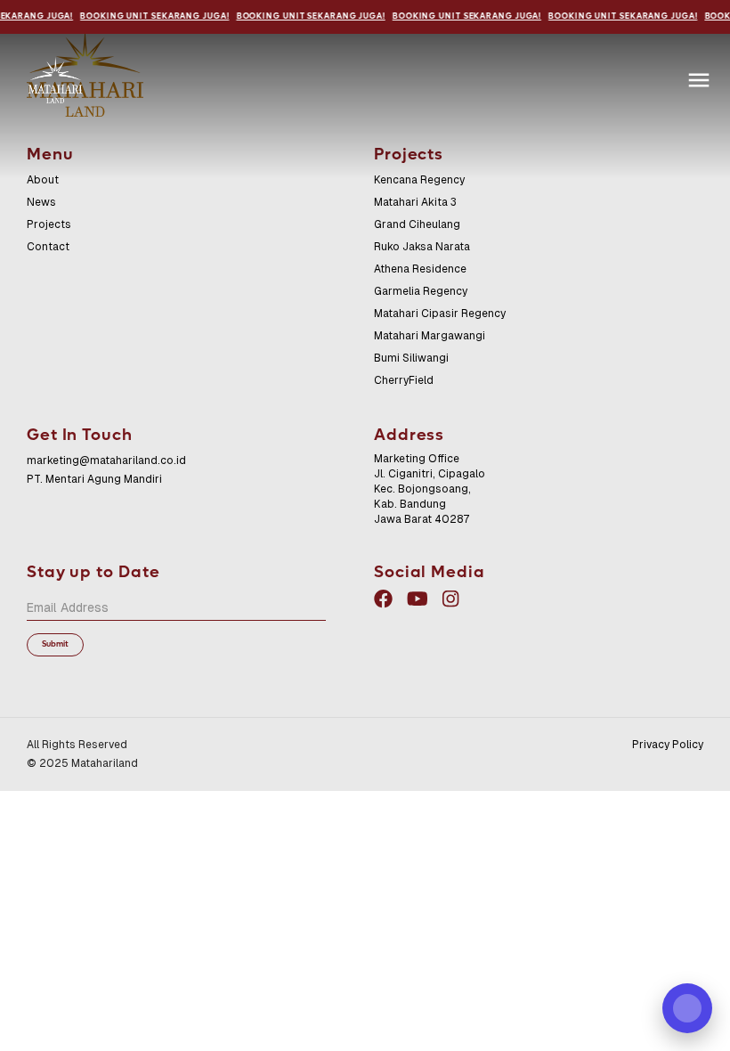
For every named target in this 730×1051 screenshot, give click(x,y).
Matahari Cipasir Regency (440, 313)
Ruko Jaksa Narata (422, 246)
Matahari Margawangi (429, 336)
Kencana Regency (419, 180)
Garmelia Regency (420, 291)
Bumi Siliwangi (411, 358)
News (41, 202)
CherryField (404, 380)
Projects (49, 224)
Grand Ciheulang (417, 224)
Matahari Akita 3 (415, 202)
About (43, 180)
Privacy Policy (667, 744)
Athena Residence (420, 269)
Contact (48, 246)
